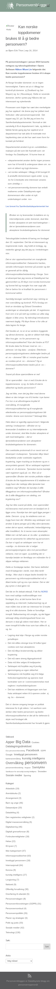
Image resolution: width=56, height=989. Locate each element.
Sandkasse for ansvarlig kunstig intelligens (21, 771)
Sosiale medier (14, 775)
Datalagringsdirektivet (19, 746)
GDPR (43, 751)
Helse (8, 841)
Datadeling (11, 812)
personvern (36, 762)
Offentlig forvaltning (15, 889)
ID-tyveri (10, 846)
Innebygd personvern (25, 754)
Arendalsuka (11, 793)
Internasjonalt (12, 865)
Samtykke (38, 767)
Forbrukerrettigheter (15, 836)
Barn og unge (12, 803)
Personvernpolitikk (14, 913)
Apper (10, 742)
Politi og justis (12, 923)
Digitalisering (12, 827)
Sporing (27, 775)
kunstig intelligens (33, 758)
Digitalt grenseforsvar (16, 831)
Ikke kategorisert (13, 851)
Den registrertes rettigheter (18, 817)
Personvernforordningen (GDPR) (21, 903)
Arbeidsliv (10, 788)
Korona (9, 870)
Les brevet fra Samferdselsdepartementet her (27, 206)
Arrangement (12, 798)
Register (28, 768)
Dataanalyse (11, 807)
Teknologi (10, 932)
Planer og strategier (15, 918)
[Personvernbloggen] (11, 5)
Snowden (42, 771)
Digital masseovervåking (17, 822)
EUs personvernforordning (15, 751)
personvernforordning (14, 768)
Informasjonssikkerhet (16, 856)
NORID (44, 591)
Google (9, 754)
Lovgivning (11, 879)
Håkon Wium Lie (23, 69)
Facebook (32, 750)
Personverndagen (14, 899)
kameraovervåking (13, 759)
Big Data (23, 742)
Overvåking (14, 763)
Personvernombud (14, 908)
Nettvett (9, 884)
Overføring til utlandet (16, 894)
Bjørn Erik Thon (16, 50)
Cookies (35, 742)
